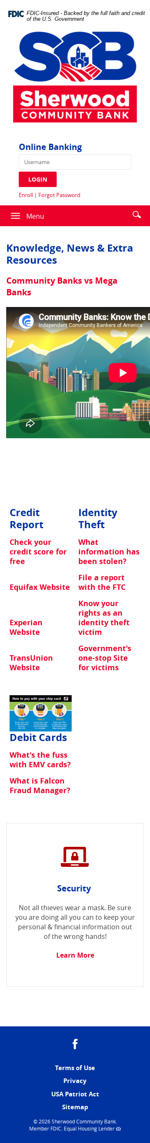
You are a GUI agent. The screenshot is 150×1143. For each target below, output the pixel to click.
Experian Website (26, 627)
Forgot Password (59, 195)
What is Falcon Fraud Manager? (40, 786)
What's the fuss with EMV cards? (40, 760)
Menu (35, 216)
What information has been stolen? (109, 552)
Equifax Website (40, 587)
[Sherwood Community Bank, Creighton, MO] (75, 79)
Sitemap (75, 1107)
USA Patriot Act (75, 1094)
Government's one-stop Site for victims (104, 658)
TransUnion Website (31, 663)
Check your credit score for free (38, 552)
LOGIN (37, 179)
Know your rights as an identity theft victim (104, 617)
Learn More (75, 955)
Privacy (75, 1080)
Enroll (26, 195)
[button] (136, 214)
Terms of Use (75, 1067)
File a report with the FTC (101, 582)
